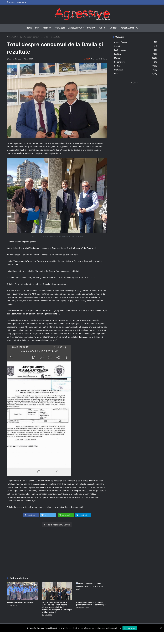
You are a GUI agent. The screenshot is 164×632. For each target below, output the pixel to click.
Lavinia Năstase (15, 59)
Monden (113, 28)
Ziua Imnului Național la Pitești (20, 602)
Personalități (127, 28)
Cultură (91, 28)
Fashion (102, 28)
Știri (37, 28)
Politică (47, 28)
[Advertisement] (57, 553)
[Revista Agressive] (82, 14)
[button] (31, 515)
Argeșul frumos (76, 28)
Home (29, 28)
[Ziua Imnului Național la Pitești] (22, 591)
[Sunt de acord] (161, 628)
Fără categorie (120, 50)
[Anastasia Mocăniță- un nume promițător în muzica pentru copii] (91, 591)
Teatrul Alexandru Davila (57, 524)
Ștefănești (59, 28)
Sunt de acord (129, 628)
